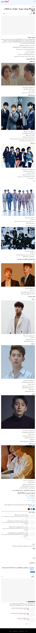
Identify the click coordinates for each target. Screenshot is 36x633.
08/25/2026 (21, 614)
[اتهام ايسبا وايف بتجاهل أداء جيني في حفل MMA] (32, 516)
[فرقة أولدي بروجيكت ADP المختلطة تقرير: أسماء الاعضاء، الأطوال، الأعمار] (32, 534)
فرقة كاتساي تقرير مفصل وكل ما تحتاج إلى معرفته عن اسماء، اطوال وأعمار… (17, 520)
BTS (34, 180)
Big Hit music (30, 504)
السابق (33, 539)
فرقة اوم (6, 504)
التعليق (33, 548)
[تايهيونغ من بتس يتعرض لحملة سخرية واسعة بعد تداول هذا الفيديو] (32, 610)
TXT (23, 504)
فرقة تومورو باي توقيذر (30, 225)
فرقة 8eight (9, 504)
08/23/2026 (21, 619)
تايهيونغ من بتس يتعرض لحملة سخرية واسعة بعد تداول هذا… (20, 608)
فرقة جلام (33, 506)
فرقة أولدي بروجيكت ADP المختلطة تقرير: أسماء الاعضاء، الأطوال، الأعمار (18, 532)
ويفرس (33, 502)
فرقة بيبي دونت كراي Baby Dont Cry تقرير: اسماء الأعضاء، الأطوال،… (18, 526)
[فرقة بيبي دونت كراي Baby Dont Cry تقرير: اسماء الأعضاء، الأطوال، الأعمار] (32, 529)
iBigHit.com (27, 495)
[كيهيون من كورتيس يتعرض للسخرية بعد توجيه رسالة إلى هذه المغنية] (32, 615)
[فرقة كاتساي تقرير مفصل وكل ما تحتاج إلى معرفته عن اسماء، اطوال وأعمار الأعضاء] (32, 523)
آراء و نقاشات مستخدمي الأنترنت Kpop (31, 601)
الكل (2, 576)
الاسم (33, 558)
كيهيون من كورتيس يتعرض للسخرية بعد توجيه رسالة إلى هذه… (19, 613)
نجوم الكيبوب (33, 6)
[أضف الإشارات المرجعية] (1, 13)
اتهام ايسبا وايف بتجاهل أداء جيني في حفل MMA (21, 514)
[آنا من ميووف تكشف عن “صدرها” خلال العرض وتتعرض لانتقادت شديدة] (18, 590)
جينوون (13, 504)
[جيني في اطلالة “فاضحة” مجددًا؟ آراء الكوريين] (32, 620)
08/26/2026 (21, 609)
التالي (30, 539)
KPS (31, 12)
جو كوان (16, 504)
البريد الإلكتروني (32, 562)
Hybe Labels (29, 500)
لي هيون (30, 506)
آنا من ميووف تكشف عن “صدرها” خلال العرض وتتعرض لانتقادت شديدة (22, 603)
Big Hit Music (29, 496)
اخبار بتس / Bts (20, 504)
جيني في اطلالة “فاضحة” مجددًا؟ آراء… (23, 618)
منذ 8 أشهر (23, 518)
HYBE (26, 504)
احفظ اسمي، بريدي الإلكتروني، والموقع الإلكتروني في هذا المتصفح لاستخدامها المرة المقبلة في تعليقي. (18, 568)
